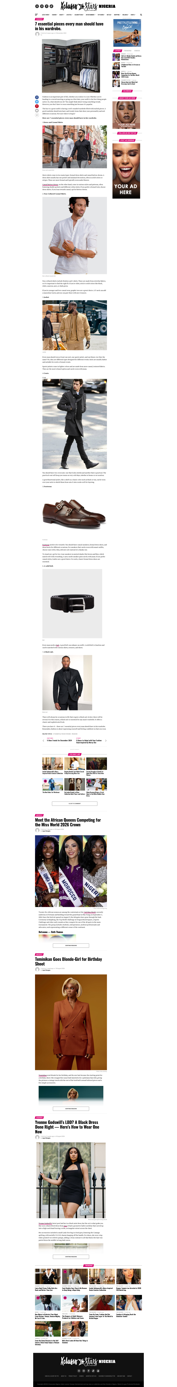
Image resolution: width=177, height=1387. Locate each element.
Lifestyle (69, 15)
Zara (65, 1226)
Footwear (45, 545)
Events (133, 15)
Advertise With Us (91, 1376)
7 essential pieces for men (62, 734)
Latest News (45, 15)
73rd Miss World (90, 912)
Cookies (81, 1376)
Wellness (125, 15)
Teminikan (43, 1075)
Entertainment (90, 15)
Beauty (61, 15)
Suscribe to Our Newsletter (107, 1376)
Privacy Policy (73, 1376)
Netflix (109, 15)
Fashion (54, 15)
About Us (63, 1376)
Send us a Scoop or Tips (52, 1376)
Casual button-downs (50, 184)
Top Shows (101, 15)
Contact (129, 1376)
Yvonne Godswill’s (45, 1223)
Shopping (116, 15)
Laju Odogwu (46, 831)
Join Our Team (121, 1376)
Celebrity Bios (79, 15)
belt (57, 645)
